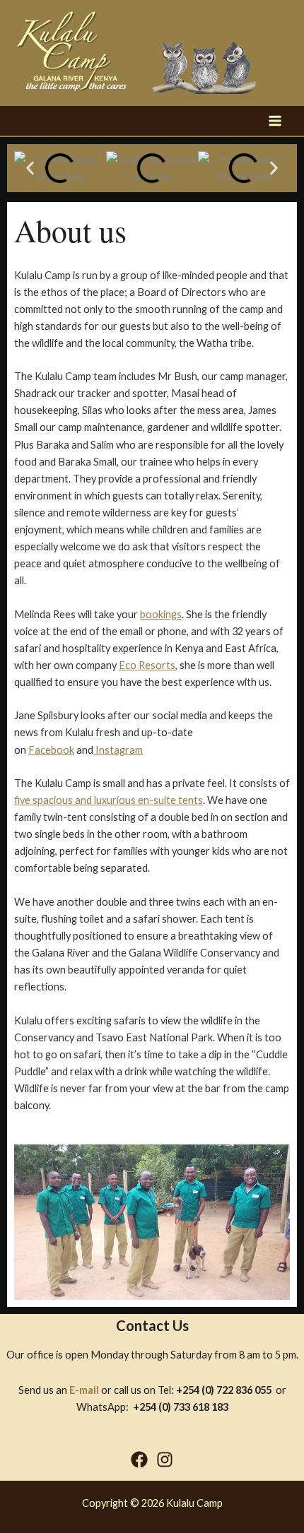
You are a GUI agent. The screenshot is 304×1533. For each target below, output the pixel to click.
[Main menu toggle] (275, 121)
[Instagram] (164, 1459)
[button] (30, 168)
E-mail (84, 1390)
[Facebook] (139, 1459)
